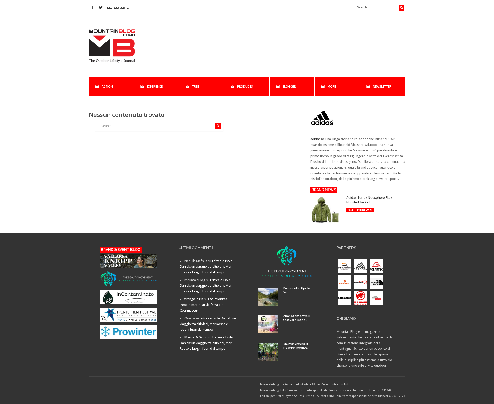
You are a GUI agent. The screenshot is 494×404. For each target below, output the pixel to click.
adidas (315, 139)
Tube (195, 86)
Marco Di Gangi (195, 337)
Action (107, 86)
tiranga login (193, 299)
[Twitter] (100, 8)
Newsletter (382, 86)
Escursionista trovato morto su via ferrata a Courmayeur (203, 304)
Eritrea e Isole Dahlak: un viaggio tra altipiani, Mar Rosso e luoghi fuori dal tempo (206, 266)
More (332, 86)
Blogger (289, 86)
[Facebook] (92, 8)
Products (245, 86)
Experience (155, 86)
